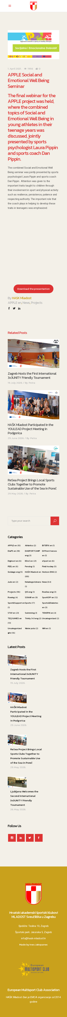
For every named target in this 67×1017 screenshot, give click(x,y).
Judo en (11, 582)
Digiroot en (13, 561)
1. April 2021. (14, 69)
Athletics (29, 545)
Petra (32, 383)
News (26, 302)
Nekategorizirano (33, 582)
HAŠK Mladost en (33, 572)
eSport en (46, 561)
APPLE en (14, 302)
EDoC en (29, 561)
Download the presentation (33, 289)
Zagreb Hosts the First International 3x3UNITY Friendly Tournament (32, 375)
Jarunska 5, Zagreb (41, 932)
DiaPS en (12, 551)
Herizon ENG (48, 572)
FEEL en (11, 566)
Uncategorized (49, 618)
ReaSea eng (47, 591)
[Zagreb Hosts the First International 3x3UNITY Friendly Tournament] (33, 353)
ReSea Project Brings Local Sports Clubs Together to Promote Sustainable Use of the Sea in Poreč (32, 484)
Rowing (11, 597)
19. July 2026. (15, 383)
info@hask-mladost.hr (33, 938)
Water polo (30, 628)
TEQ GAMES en (15, 618)
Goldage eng (14, 572)
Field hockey (47, 566)
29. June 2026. (16, 438)
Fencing (28, 566)
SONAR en (30, 597)
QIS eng (28, 591)
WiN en (45, 628)
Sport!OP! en (48, 597)
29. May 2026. (15, 493)
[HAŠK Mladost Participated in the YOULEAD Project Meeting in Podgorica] (33, 404)
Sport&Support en (16, 602)
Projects (36, 302)
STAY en (11, 612)
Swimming (30, 612)
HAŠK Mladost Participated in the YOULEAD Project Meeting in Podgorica (30, 429)
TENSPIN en (47, 612)
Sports (28, 602)
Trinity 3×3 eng (31, 618)
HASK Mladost (21, 298)
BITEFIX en (47, 545)
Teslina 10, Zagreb (38, 926)
